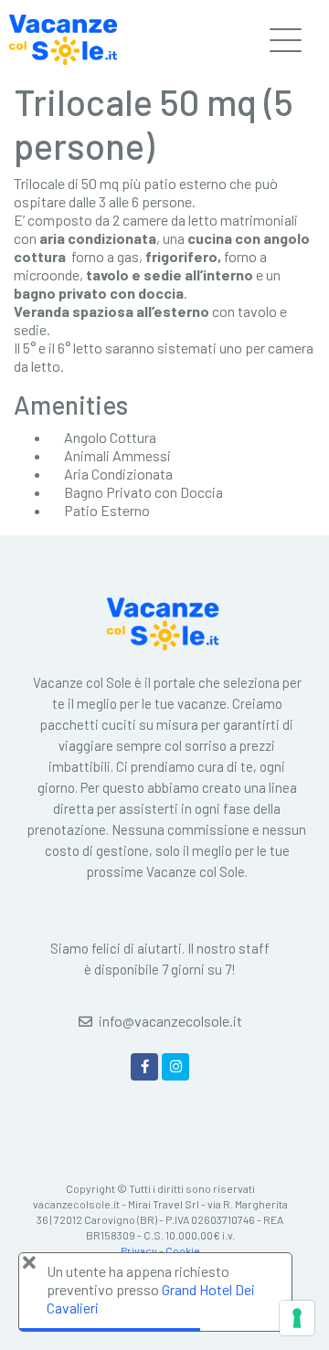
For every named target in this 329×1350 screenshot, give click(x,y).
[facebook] (144, 1067)
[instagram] (175, 1067)
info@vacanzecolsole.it (170, 1020)
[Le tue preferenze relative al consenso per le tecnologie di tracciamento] (297, 1318)
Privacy (139, 1250)
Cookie (182, 1250)
